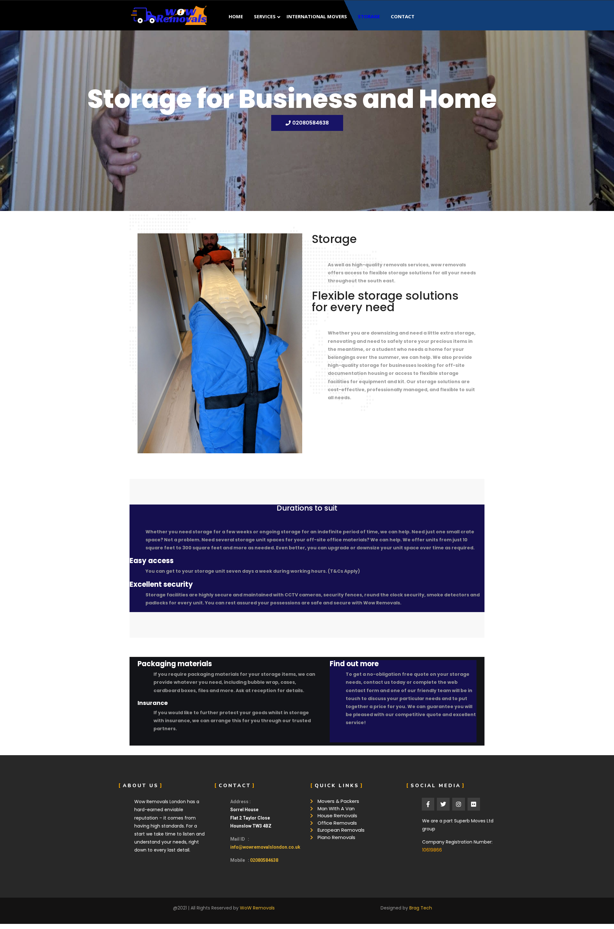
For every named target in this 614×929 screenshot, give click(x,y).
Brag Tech (420, 908)
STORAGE (369, 16)
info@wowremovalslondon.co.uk (265, 847)
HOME (236, 16)
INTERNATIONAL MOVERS (317, 16)
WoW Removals (257, 908)
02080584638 (264, 860)
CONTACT (402, 16)
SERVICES (265, 16)
